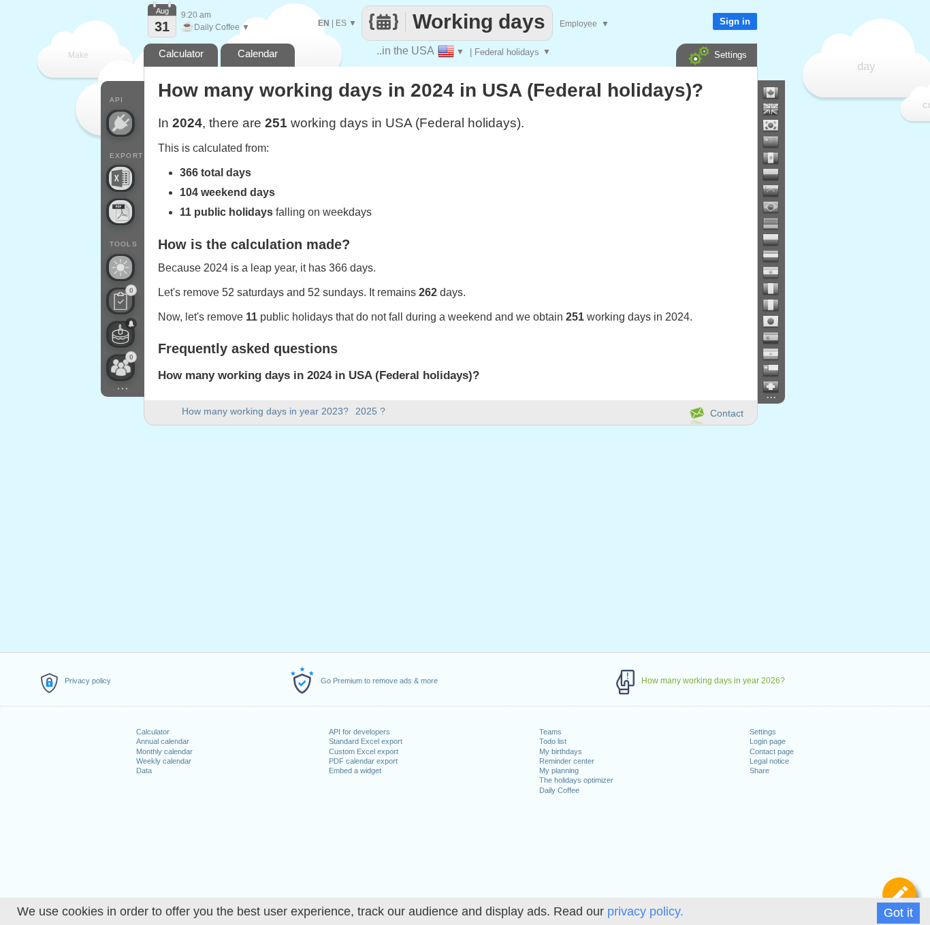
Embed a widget (355, 770)
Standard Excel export (365, 741)
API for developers (359, 732)
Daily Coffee (559, 790)
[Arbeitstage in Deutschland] (776, 223)
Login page (768, 741)
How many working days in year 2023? (265, 411)
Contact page (772, 751)
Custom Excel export (363, 751)
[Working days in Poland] (776, 239)
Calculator (153, 732)
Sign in (735, 21)
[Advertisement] (450, 536)
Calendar (258, 53)
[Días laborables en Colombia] (776, 174)
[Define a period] (899, 894)
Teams (550, 732)
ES (341, 23)
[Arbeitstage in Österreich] (776, 256)
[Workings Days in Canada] (776, 92)
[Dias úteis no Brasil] (776, 207)
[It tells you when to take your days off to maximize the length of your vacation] (120, 267)
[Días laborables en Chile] (776, 370)
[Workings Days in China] (776, 141)
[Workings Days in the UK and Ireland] (776, 109)
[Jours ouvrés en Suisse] (776, 386)
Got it (898, 913)
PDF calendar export (363, 761)
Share (759, 770)
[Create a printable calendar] (120, 211)
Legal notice (769, 761)
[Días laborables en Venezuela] (776, 190)
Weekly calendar (163, 761)
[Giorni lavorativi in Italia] (776, 305)
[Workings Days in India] (776, 272)
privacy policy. (645, 911)
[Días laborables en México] (776, 158)
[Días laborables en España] (776, 337)
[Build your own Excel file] (120, 178)
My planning (559, 770)
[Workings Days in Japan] (776, 321)
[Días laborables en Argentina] (776, 354)
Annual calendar (162, 741)
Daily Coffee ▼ (215, 27)
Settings (763, 732)
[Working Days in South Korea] (776, 125)
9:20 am (196, 15)
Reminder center (566, 761)
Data (144, 770)
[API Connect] (120, 123)
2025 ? (370, 411)
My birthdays (560, 751)
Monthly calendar (164, 751)
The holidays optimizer (576, 780)
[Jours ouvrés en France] (776, 288)
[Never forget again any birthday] (120, 334)
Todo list (552, 741)
